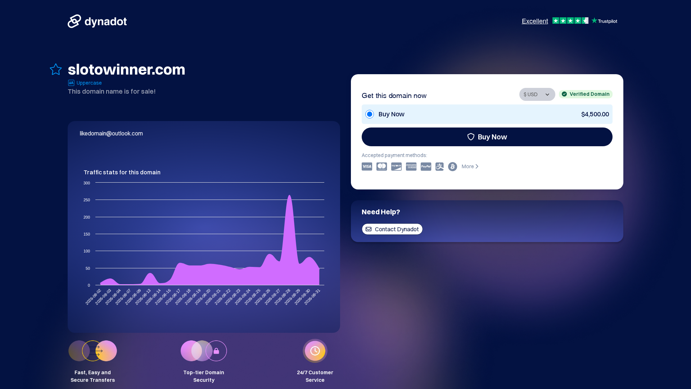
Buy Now (492, 136)
